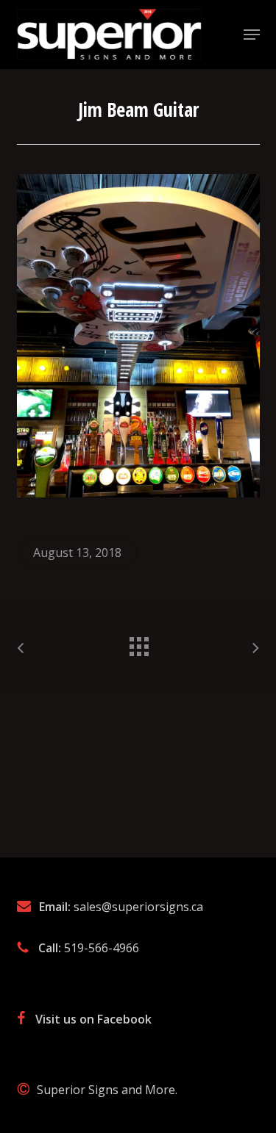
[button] (252, 34)
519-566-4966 (101, 948)
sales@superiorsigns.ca (138, 907)
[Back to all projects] (138, 643)
